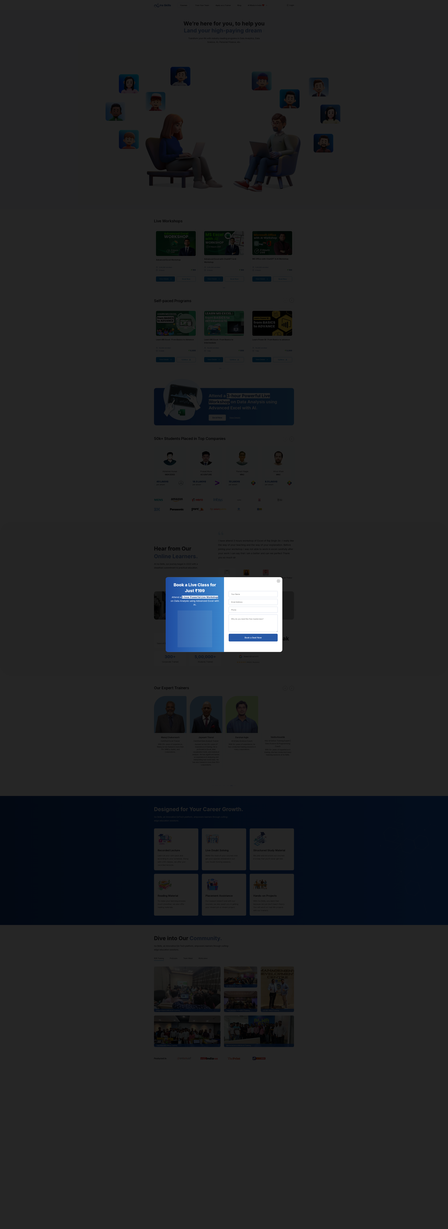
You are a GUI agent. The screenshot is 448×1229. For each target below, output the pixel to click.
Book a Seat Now (253, 637)
